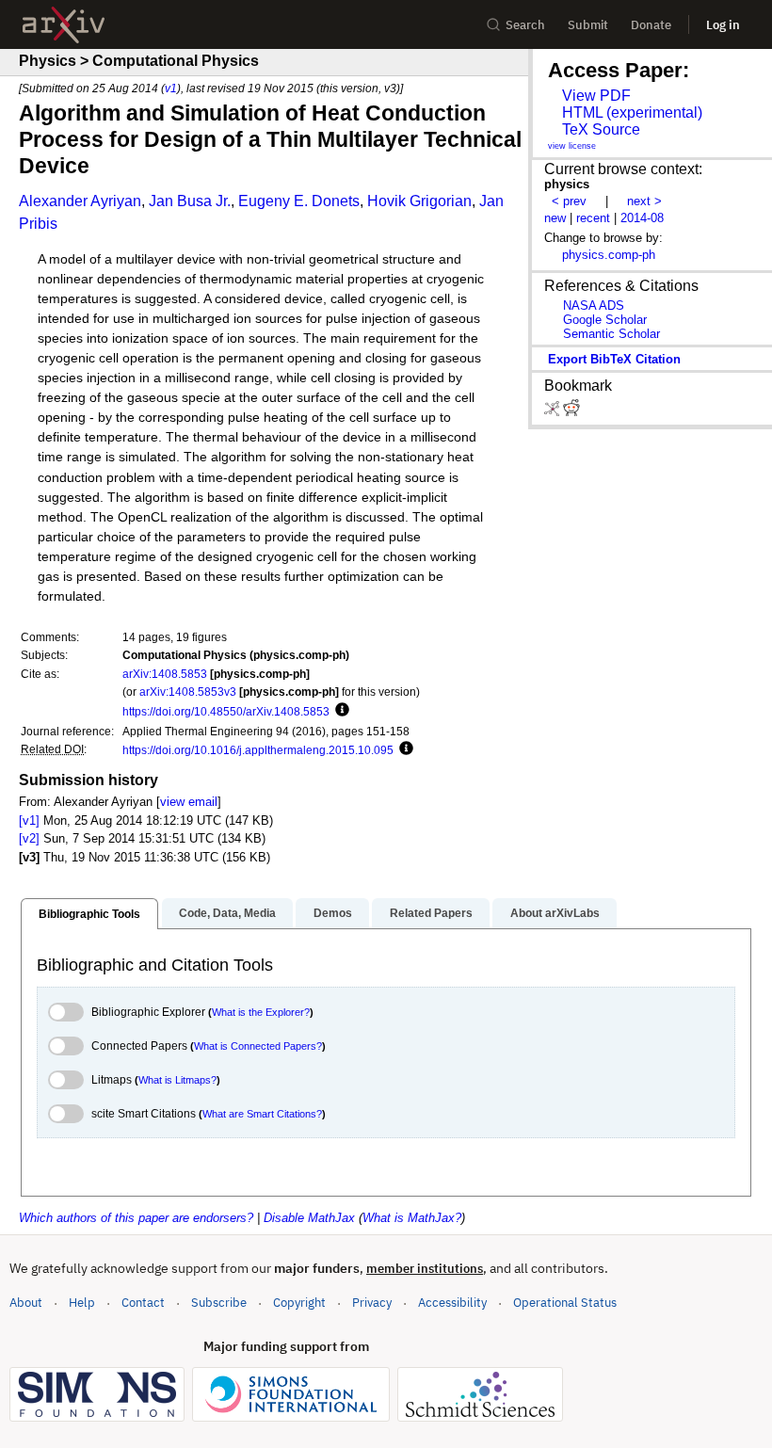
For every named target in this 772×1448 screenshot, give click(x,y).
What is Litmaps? (177, 1080)
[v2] (29, 838)
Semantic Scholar (611, 334)
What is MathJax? (411, 1218)
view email (188, 802)
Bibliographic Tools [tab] (89, 914)
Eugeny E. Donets (299, 201)
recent (593, 218)
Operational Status (565, 1302)
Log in (723, 25)
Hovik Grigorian (419, 201)
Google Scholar (605, 320)
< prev (569, 201)
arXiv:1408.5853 (164, 674)
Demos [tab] (333, 913)
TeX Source (601, 129)
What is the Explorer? (261, 1012)
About (25, 1303)
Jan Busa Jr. (190, 201)
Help (82, 1303)
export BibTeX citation (614, 359)
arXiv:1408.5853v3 (187, 691)
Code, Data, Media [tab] (227, 913)
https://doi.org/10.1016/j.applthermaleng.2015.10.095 (258, 750)
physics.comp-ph (608, 255)
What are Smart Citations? (262, 1113)
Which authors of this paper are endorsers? (136, 1218)
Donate (651, 25)
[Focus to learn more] (339, 710)
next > (644, 201)
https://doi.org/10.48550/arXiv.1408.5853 (226, 711)
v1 (171, 88)
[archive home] (64, 25)
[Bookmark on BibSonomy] (553, 412)
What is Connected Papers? (258, 1046)
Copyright (299, 1303)
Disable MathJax (309, 1218)
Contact (143, 1303)
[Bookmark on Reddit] (571, 412)
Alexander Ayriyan (80, 201)
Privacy (372, 1303)
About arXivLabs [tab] (555, 913)
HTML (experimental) (632, 113)
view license (572, 146)
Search (525, 25)
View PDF (596, 96)
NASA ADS (593, 305)
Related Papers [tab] (431, 913)
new (555, 218)
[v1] (29, 820)
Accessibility (452, 1303)
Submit (588, 25)
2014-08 (642, 218)
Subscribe (219, 1303)
